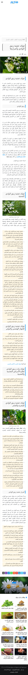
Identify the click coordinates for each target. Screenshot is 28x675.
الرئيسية (20, 39)
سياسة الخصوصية (16, 669)
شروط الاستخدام (7, 669)
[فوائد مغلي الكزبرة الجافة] (7, 603)
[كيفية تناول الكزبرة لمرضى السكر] (7, 615)
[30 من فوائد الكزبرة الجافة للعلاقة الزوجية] (7, 651)
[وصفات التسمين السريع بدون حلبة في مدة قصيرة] (7, 627)
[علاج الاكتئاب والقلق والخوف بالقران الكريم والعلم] (21, 651)
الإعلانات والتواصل (14, 672)
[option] (14, 585)
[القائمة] (2, 2)
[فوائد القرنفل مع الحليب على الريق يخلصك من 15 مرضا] (21, 639)
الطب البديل (9, 39)
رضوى (25, 54)
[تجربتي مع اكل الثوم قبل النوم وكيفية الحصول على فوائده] (21, 627)
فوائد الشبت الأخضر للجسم (14, 364)
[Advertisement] (14, 20)
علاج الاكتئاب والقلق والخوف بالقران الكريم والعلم (21, 658)
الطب (15, 39)
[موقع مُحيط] (14, 2)
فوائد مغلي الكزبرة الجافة (7, 608)
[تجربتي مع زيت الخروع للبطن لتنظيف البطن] (7, 639)
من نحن (22, 669)
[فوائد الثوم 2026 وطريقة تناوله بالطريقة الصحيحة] (21, 615)
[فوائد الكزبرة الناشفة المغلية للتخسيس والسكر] (21, 603)
